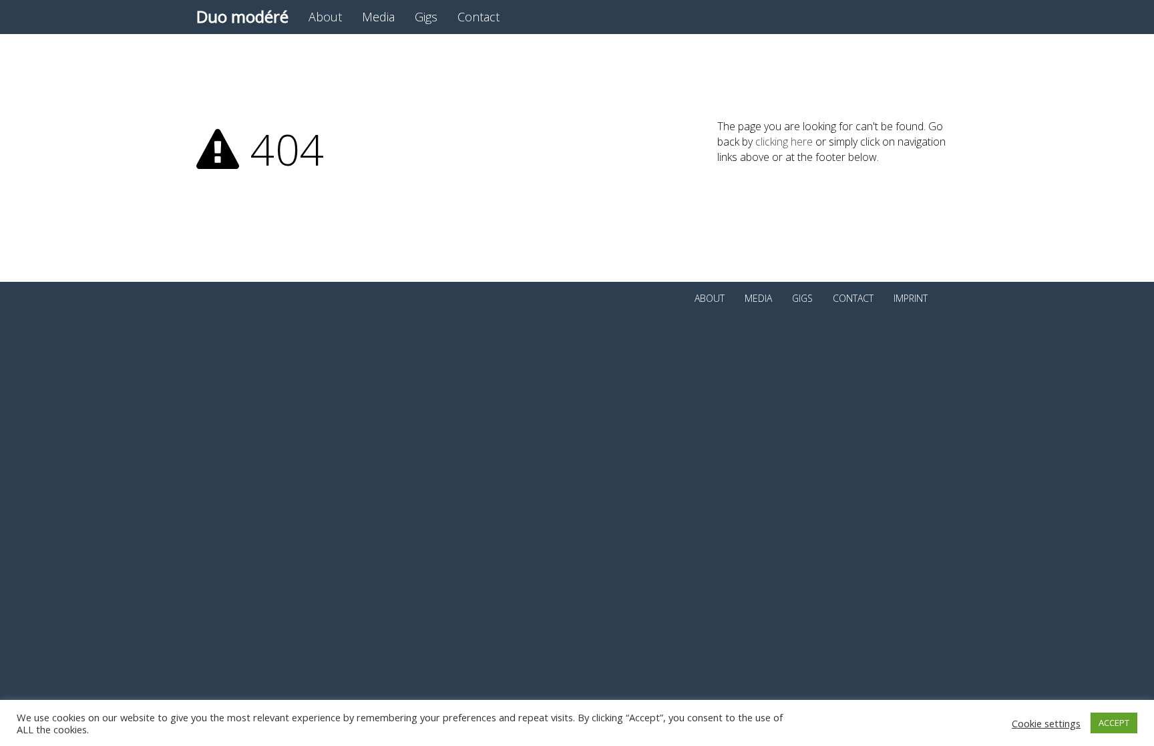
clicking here (784, 141)
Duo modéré (242, 16)
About (325, 17)
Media (378, 17)
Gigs (426, 17)
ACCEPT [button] (1114, 723)
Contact (478, 17)
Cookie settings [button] (1046, 723)
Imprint (911, 298)
